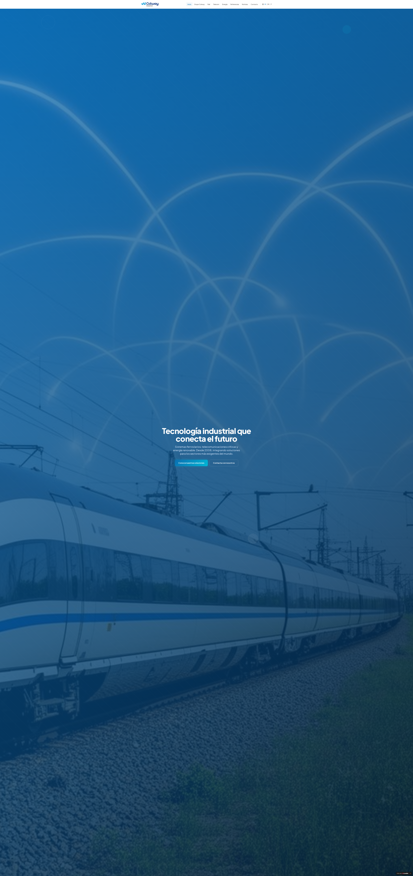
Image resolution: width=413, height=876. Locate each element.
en (268, 4)
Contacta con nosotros (224, 463)
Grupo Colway (199, 4)
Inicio (189, 4)
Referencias (234, 4)
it (271, 4)
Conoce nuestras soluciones (191, 463)
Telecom (216, 4)
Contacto (254, 4)
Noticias (245, 4)
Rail (209, 4)
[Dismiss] (410, 873)
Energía (224, 4)
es (265, 4)
